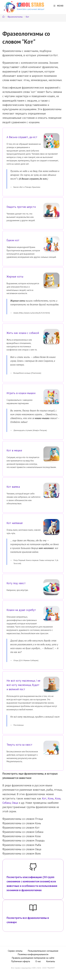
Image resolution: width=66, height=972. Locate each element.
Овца (15, 803)
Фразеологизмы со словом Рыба (21, 845)
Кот (27, 16)
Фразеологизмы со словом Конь (21, 823)
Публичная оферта (20, 961)
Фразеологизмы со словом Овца (21, 849)
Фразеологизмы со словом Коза (21, 836)
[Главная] (3, 16)
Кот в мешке (14, 450)
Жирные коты (15, 276)
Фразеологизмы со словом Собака (22, 832)
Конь (51, 798)
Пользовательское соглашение (43, 950)
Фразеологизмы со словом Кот (21, 827)
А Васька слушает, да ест (22, 137)
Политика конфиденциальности (33, 954)
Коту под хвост (16, 583)
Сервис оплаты (15, 950)
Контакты (50, 961)
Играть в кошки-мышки (21, 393)
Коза (57, 798)
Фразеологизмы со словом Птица (22, 819)
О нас (38, 961)
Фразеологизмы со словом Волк (21, 853)
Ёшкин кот (13, 240)
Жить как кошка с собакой (23, 333)
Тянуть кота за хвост (19, 744)
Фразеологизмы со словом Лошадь (23, 840)
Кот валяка (13, 486)
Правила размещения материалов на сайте (33, 957)
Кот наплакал (15, 523)
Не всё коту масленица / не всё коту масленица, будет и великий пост (23, 685)
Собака (6, 803)
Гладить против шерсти (21, 207)
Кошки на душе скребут (21, 610)
